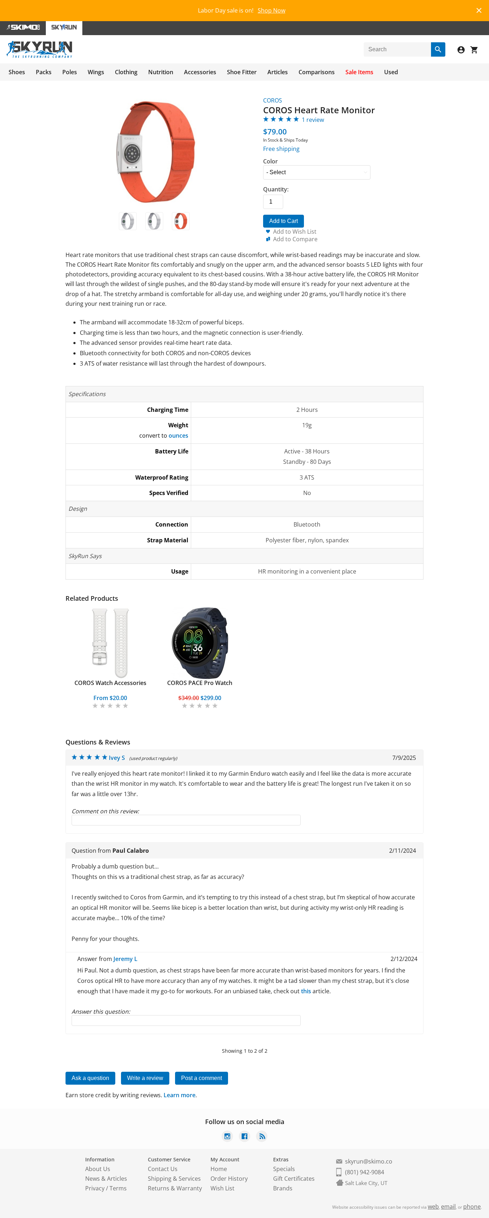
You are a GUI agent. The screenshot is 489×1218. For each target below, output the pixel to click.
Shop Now (271, 10)
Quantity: (276, 189)
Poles (69, 72)
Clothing (126, 72)
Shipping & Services (174, 1179)
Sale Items (359, 72)
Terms (118, 1188)
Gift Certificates (294, 1179)
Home (218, 1169)
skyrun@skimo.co (368, 1161)
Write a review (145, 1078)
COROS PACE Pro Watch (199, 683)
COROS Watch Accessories (110, 683)
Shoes (17, 72)
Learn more (179, 1095)
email (448, 1206)
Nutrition (160, 72)
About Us (97, 1169)
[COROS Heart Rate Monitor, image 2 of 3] (154, 221)
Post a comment (201, 1078)
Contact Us (163, 1169)
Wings (96, 72)
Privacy (95, 1188)
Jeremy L (125, 959)
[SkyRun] (39, 57)
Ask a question (90, 1078)
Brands (282, 1188)
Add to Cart (283, 221)
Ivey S (117, 758)
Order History (229, 1179)
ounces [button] (178, 435)
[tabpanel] (110, 658)
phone (472, 1206)
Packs (44, 72)
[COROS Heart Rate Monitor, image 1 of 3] (128, 221)
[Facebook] (244, 1137)
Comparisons (317, 72)
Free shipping (281, 149)
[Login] (463, 50)
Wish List (222, 1188)
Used (391, 72)
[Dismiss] (479, 9)
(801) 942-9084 (364, 1172)
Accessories (200, 72)
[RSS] (261, 1137)
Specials (284, 1169)
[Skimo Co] (23, 28)
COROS (272, 100)
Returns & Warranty (175, 1188)
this (306, 991)
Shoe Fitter (242, 72)
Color (270, 161)
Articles (277, 72)
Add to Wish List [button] (294, 231)
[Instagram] (227, 1137)
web (433, 1206)
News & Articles (106, 1179)
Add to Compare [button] (295, 239)
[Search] (438, 49)
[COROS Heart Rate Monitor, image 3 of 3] (181, 221)
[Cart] (476, 51)
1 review (313, 120)
